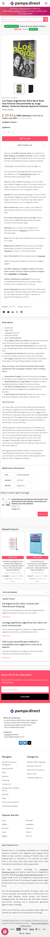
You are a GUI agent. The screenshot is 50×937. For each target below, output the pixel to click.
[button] (25, 145)
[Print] (13, 312)
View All (29, 836)
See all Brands (7, 769)
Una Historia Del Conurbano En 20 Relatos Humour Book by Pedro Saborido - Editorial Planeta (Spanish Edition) (37, 565)
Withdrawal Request (10, 806)
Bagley (4, 836)
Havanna (29, 828)
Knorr (4, 832)
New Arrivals (32, 774)
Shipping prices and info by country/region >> (23, 166)
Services (5, 776)
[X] (17, 312)
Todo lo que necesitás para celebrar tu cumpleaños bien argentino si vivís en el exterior (22, 644)
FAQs (4, 772)
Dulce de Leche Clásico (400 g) (33, 26)
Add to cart (42, 514)
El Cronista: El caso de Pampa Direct (28, 875)
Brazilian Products (34, 766)
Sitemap (5, 794)
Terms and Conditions (10, 802)
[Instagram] (21, 743)
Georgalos (30, 824)
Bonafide (29, 820)
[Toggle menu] (3, 3)
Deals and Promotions (36, 770)
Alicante (5, 828)
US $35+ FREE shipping (36, 762)
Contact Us (6, 784)
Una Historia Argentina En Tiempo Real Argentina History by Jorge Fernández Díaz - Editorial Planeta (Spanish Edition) (13, 565)
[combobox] (25, 19)
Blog (3, 798)
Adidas (4, 824)
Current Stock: (9, 122)
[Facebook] (4, 312)
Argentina (12, 274)
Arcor (4, 820)
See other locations (24, 118)
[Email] (8, 312)
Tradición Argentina (34, 778)
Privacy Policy (25, 926)
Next (47, 558)
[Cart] (46, 3)
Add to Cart (12, 557)
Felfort (28, 832)
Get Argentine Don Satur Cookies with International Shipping (20, 605)
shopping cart (26, 174)
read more (6, 617)
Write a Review (7, 110)
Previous (3, 558)
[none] (25, 59)
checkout (23, 230)
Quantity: (6, 127)
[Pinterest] (21, 312)
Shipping (5, 780)
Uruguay (23, 274)
